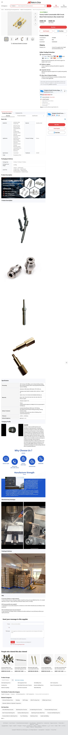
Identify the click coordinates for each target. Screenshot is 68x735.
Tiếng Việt (32, 726)
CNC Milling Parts (37, 682)
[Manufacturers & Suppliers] (34, 2)
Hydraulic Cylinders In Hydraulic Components (11, 703)
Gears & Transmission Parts (56, 685)
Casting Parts (4, 685)
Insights (36, 724)
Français (24, 725)
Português (19, 725)
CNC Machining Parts (5, 682)
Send (13, 642)
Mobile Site (32, 724)
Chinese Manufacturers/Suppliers (22, 723)
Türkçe (27, 726)
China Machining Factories (7, 709)
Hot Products (5, 723)
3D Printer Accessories (22, 687)
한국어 (52, 725)
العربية (49, 725)
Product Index (61, 723)
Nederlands (44, 725)
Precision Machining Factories (51, 709)
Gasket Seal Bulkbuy (44, 716)
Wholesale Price (40, 723)
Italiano (35, 725)
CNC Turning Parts (54, 682)
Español (14, 725)
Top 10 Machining (24, 716)
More (2, 718)
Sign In (41, 107)
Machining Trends (34, 716)
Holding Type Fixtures (46, 700)
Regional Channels (53, 723)
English (10, 725)
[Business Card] (65, 119)
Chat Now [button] (61, 31)
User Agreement (41, 729)
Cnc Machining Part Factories (36, 709)
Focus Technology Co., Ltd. (25, 729)
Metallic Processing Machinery (26, 9)
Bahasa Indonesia (38, 726)
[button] (41, 115)
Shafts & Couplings (5, 687)
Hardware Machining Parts (23, 712)
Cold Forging (25, 700)
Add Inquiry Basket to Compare (20, 43)
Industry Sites (46, 723)
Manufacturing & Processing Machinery (12, 9)
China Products (12, 723)
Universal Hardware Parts (7, 700)
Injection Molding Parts (38, 685)
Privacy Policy (53, 729)
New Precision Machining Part (8, 712)
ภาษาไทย (63, 725)
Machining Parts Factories (21, 709)
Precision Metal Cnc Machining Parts (9, 716)
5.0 (53, 115)
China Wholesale (33, 723)
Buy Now (53, 27)
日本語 (56, 725)
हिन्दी (59, 725)
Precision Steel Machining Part (53, 712)
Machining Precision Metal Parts (38, 712)
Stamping (18, 700)
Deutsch (39, 725)
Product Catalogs (20, 680)
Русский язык (29, 725)
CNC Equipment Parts (22, 682)
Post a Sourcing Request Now (17, 644)
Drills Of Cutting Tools (35, 700)
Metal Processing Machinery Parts (39, 9)
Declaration (48, 729)
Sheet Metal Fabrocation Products (25, 685)
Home (2, 9)
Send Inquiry (46, 31)
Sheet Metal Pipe (37, 687)
